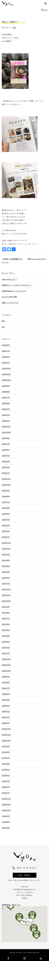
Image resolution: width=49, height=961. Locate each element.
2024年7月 (6, 444)
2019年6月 (6, 764)
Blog (14, 27)
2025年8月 (6, 392)
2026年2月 (6, 363)
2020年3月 (6, 711)
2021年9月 (6, 607)
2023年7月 (6, 502)
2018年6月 (6, 828)
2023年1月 (6, 537)
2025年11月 (6, 374)
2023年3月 (6, 525)
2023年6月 (6, 508)
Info (3, 327)
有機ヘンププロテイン (10, 303)
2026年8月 (6, 345)
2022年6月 (6, 560)
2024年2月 (6, 467)
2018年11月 (6, 804)
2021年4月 (6, 636)
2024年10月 (6, 432)
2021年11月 (6, 595)
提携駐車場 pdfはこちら (11, 905)
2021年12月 (6, 589)
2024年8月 (6, 438)
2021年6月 (6, 624)
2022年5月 (6, 566)
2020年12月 (6, 659)
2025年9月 (6, 386)
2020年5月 (6, 700)
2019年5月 (6, 770)
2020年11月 (6, 665)
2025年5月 (6, 409)
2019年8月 (6, 752)
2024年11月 (6, 427)
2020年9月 (6, 677)
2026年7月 (6, 351)
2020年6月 (6, 694)
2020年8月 (6, 682)
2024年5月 (6, 456)
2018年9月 (6, 816)
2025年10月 (6, 380)
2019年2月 (6, 787)
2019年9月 (6, 746)
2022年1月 (6, 584)
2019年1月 (6, 793)
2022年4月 (6, 572)
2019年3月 (6, 781)
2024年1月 (6, 473)
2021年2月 (6, 647)
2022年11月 (6, 549)
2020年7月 (6, 688)
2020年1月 (6, 723)
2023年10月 (6, 485)
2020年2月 (6, 717)
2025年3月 (6, 415)
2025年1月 (6, 421)
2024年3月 (6, 461)
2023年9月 (6, 490)
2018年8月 (6, 822)
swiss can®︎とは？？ (9, 279)
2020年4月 (6, 706)
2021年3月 (6, 642)
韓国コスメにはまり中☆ (36, 259)
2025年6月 (6, 403)
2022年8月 (6, 554)
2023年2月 (6, 531)
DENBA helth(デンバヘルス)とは (14, 291)
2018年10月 (6, 810)
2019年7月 (6, 758)
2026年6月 (6, 357)
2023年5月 (6, 514)
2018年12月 (6, 799)
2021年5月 (6, 630)
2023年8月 (6, 496)
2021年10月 (6, 601)
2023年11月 (6, 479)
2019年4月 (6, 775)
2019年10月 (6, 740)
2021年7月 (6, 618)
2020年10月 (6, 671)
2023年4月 (6, 520)
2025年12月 (6, 368)
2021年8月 (6, 613)
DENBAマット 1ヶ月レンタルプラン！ (17, 285)
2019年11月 (6, 735)
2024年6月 (6, 450)
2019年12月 (6, 729)
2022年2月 (6, 578)
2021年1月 (6, 653)
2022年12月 (6, 543)
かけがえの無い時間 (9, 297)
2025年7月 (6, 397)
